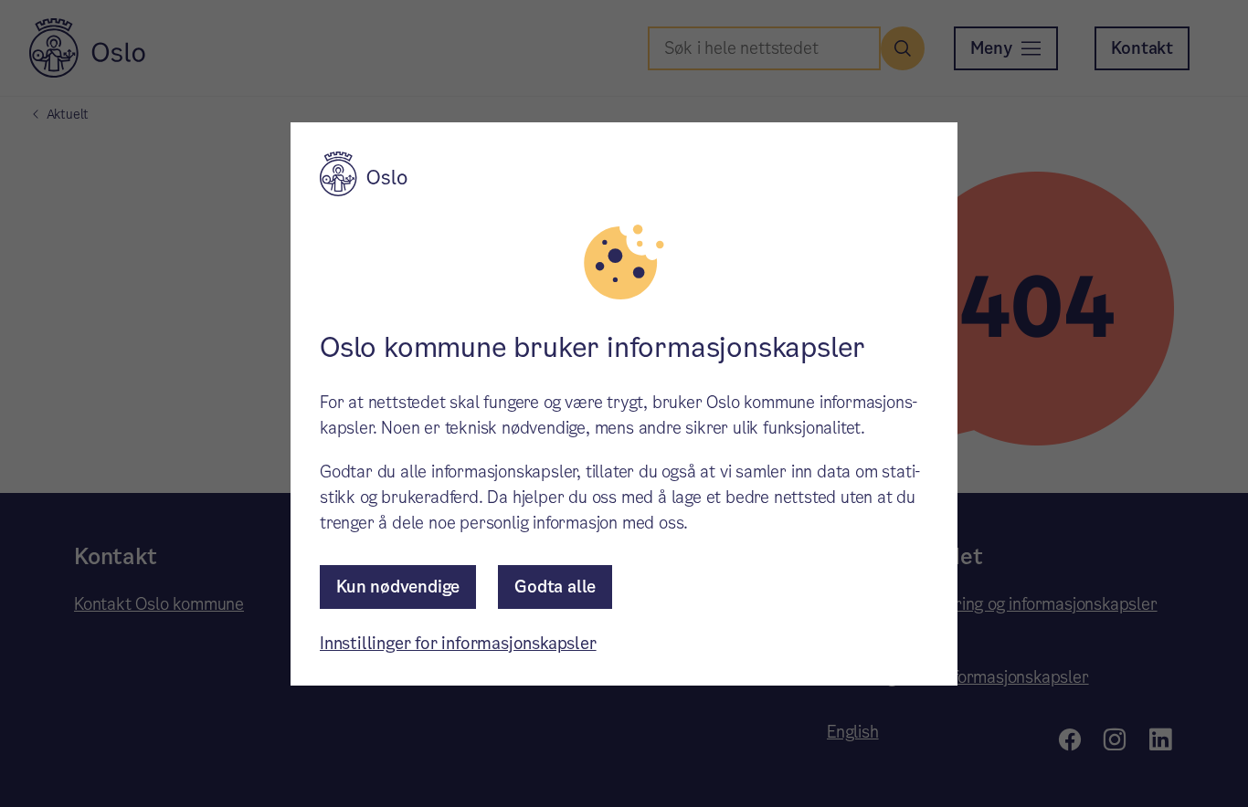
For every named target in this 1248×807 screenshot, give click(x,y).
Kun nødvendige (398, 586)
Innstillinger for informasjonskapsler (458, 643)
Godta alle (555, 586)
